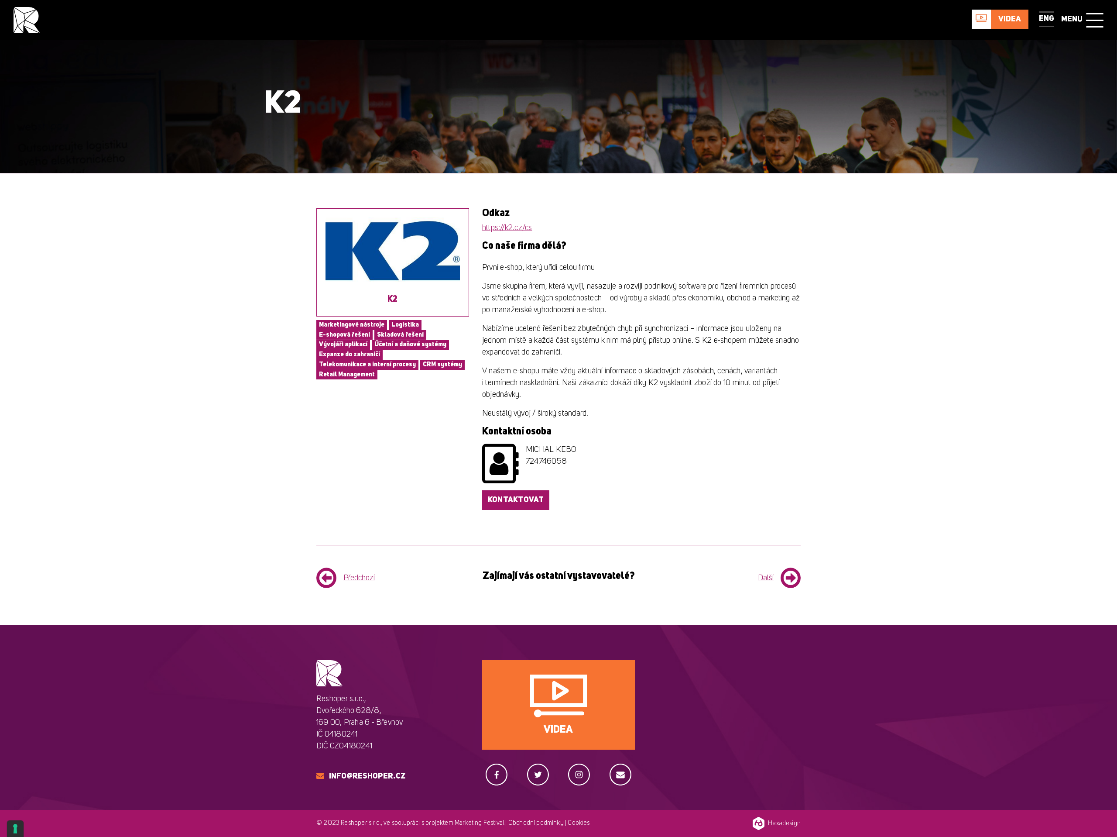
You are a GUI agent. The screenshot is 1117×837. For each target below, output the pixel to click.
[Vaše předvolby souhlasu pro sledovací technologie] (15, 828)
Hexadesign (784, 823)
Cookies (578, 823)
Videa (1009, 19)
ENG (1046, 19)
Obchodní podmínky (536, 823)
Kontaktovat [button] (516, 500)
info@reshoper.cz (367, 776)
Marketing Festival (479, 823)
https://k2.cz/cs (507, 228)
